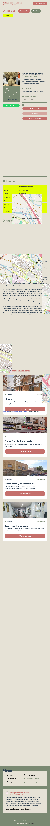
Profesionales (30, 775)
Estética (36, 11)
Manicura (8, 15)
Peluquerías (24, 11)
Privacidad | (24, 823)
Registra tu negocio (32, 778)
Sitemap (31, 823)
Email (36, 113)
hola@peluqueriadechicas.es (18, 809)
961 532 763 (36, 109)
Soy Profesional (40, 3)
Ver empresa (25, 409)
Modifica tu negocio (33, 782)
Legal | (18, 823)
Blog (10, 782)
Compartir (12, 105)
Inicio (11, 775)
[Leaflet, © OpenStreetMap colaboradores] (25, 237)
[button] (28, 422)
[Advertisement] (25, 44)
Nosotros (13, 778)
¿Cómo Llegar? (36, 118)
